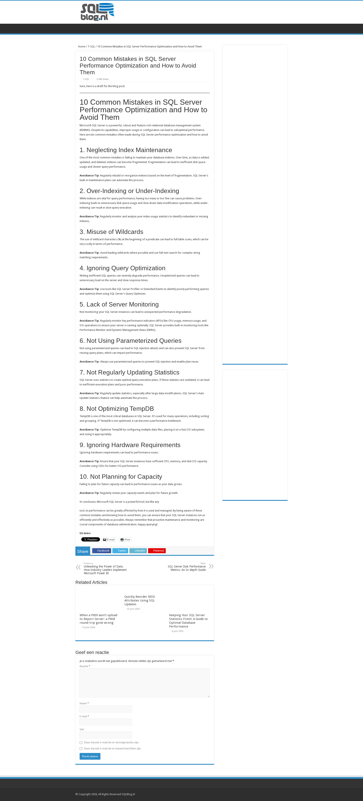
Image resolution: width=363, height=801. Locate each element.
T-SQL (91, 46)
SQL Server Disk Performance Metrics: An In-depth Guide (187, 566)
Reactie (85, 666)
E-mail (84, 716)
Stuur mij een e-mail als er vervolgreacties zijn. (111, 742)
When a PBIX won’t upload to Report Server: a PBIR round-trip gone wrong (98, 619)
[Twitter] (278, 794)
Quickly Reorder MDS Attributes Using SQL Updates (139, 600)
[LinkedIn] (282, 794)
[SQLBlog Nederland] (97, 11)
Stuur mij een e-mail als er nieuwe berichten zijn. (112, 748)
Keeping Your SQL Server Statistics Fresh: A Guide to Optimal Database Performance (188, 620)
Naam (84, 703)
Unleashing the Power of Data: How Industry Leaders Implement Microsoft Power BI (105, 568)
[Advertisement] (255, 435)
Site (82, 729)
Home (81, 46)
